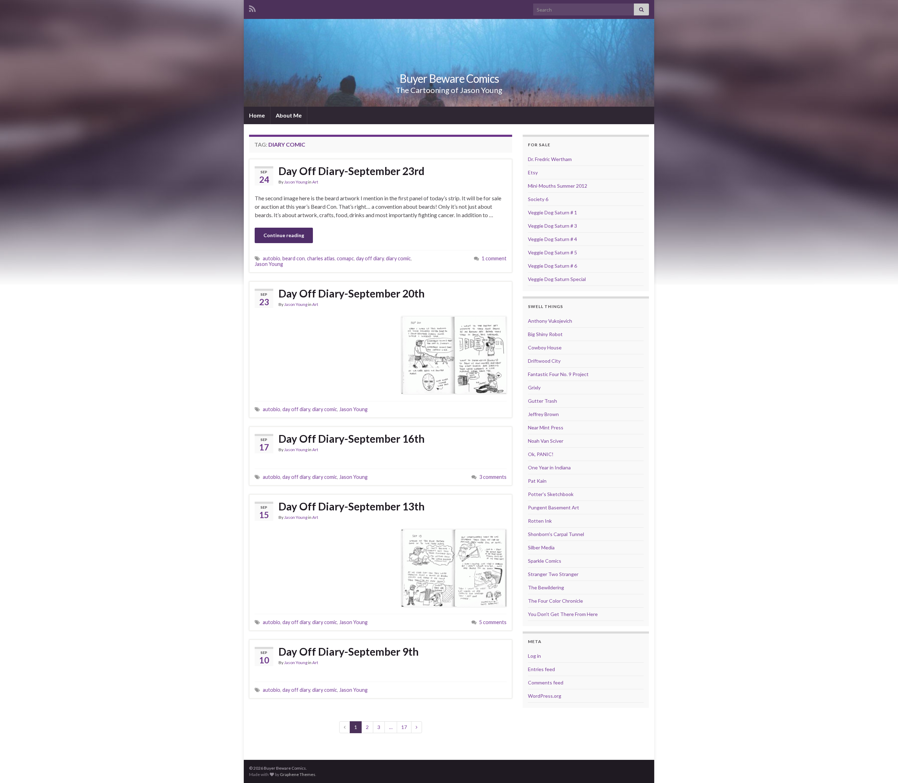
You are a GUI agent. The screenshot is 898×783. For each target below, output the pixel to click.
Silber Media (541, 547)
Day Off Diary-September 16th (352, 438)
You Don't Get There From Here (563, 614)
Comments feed (545, 682)
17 (404, 727)
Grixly (534, 387)
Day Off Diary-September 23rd (351, 171)
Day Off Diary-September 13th (352, 506)
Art (315, 182)
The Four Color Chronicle (555, 601)
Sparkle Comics (544, 561)
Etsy (533, 172)
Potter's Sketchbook (551, 494)
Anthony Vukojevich (550, 321)
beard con (293, 258)
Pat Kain (537, 481)
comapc (345, 258)
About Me (289, 115)
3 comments (493, 477)
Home (257, 115)
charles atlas (321, 258)
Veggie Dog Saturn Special (557, 279)
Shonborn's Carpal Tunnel (556, 534)
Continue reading (283, 235)
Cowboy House (545, 347)
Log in (534, 656)
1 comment (494, 258)
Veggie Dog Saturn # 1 (552, 212)
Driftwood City (544, 361)
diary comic (398, 258)
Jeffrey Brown (543, 414)
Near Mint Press (545, 427)
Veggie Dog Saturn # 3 (552, 226)
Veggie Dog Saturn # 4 (552, 239)
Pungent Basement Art (553, 507)
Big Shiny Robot (545, 334)
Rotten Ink (540, 521)
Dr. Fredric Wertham (550, 159)
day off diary (370, 258)
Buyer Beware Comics (449, 78)
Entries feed (541, 669)
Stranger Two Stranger (553, 574)
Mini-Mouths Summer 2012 (557, 186)
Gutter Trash (542, 401)
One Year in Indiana (549, 467)
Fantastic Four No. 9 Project (558, 374)
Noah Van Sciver (545, 441)
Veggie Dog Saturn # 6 (552, 266)
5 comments (493, 622)
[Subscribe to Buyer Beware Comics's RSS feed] (252, 7)
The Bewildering (546, 587)
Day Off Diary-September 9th (349, 651)
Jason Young (295, 182)
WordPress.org (544, 696)
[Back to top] (882, 767)
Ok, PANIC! (541, 454)
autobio (271, 258)
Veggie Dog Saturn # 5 (552, 252)
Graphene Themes (297, 774)
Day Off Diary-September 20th (352, 293)
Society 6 (538, 199)
